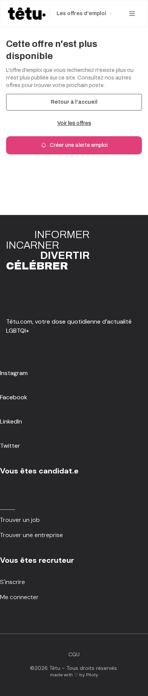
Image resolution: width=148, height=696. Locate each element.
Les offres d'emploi (81, 13)
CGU (74, 654)
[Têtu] (27, 14)
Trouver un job (20, 520)
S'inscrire (12, 582)
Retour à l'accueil (74, 102)
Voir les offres (74, 123)
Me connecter (19, 597)
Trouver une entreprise (31, 535)
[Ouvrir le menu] (132, 14)
